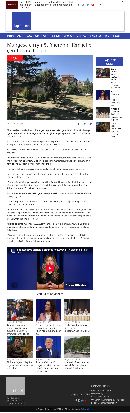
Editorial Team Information (104, 402)
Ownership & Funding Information (107, 399)
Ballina (10, 36)
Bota (37, 36)
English (117, 36)
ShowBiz (68, 36)
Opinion (56, 36)
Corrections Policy (100, 396)
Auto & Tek (95, 36)
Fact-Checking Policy (101, 390)
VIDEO (29, 36)
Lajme (19, 36)
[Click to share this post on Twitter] (84, 123)
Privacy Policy (87, 409)
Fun (107, 36)
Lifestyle (81, 36)
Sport (44, 36)
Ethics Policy (97, 393)
